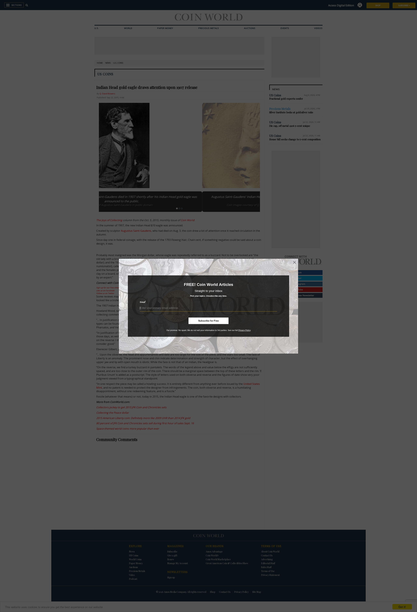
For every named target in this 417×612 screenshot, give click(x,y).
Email (143, 302)
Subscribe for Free (208, 320)
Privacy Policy (244, 330)
